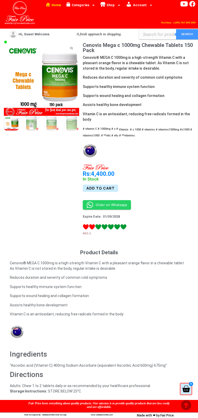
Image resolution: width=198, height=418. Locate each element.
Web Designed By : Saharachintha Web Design (45, 415)
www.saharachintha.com (102, 415)
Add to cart (100, 188)
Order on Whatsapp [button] (111, 205)
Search (187, 34)
